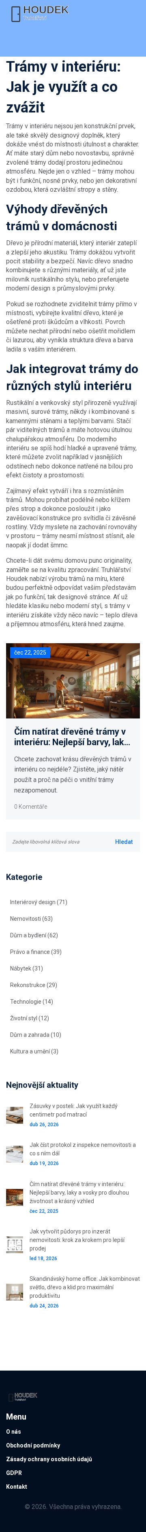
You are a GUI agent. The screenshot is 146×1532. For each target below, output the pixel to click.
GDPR (14, 1473)
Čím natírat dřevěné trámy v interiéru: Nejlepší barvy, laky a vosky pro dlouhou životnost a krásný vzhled (71, 737)
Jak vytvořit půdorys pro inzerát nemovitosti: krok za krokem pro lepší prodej (77, 1240)
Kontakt (16, 1486)
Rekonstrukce (33, 985)
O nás (13, 1431)
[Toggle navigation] (17, 42)
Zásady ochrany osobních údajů (49, 1459)
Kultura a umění (34, 1051)
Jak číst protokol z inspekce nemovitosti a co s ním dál (83, 1149)
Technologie (31, 1001)
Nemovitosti (31, 918)
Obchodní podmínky (33, 1445)
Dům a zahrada (35, 1035)
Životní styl (29, 1018)
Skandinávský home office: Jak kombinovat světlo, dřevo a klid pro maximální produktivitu (85, 1287)
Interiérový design (38, 902)
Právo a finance (36, 952)
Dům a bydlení (34, 935)
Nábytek (26, 968)
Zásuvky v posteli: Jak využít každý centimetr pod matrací (74, 1110)
